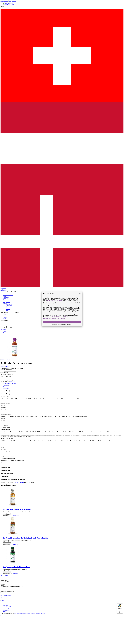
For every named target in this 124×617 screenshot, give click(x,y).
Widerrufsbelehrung (35, 613)
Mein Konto (5, 314)
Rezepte (4, 611)
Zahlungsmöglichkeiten (8, 608)
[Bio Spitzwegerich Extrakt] (12, 564)
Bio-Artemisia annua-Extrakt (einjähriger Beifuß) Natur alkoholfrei (25, 538)
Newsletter (5, 605)
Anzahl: (2, 370)
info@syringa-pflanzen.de (6, 595)
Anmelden (5, 317)
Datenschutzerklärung (25, 613)
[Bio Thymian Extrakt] (5, 359)
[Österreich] (62, 194)
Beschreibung (6, 385)
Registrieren (5, 318)
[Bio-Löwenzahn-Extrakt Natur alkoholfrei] (12, 506)
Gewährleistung (42, 613)
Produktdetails (6, 386)
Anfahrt (2, 597)
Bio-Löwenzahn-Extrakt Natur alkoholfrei (17, 509)
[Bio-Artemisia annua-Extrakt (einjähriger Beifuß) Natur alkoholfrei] (12, 535)
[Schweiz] (62, 101)
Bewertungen (6, 388)
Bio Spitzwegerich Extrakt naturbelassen (16, 567)
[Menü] (122, 604)
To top (2, 615)
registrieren (28, 482)
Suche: (2, 312)
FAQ (4, 609)
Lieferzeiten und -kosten (8, 606)
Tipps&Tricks (6, 610)
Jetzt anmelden (4, 329)
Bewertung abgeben (5, 366)
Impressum (19, 613)
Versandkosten (13, 381)
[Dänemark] (62, 287)
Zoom (2, 359)
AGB (15, 613)
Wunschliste (5, 316)
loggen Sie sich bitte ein (19, 482)
